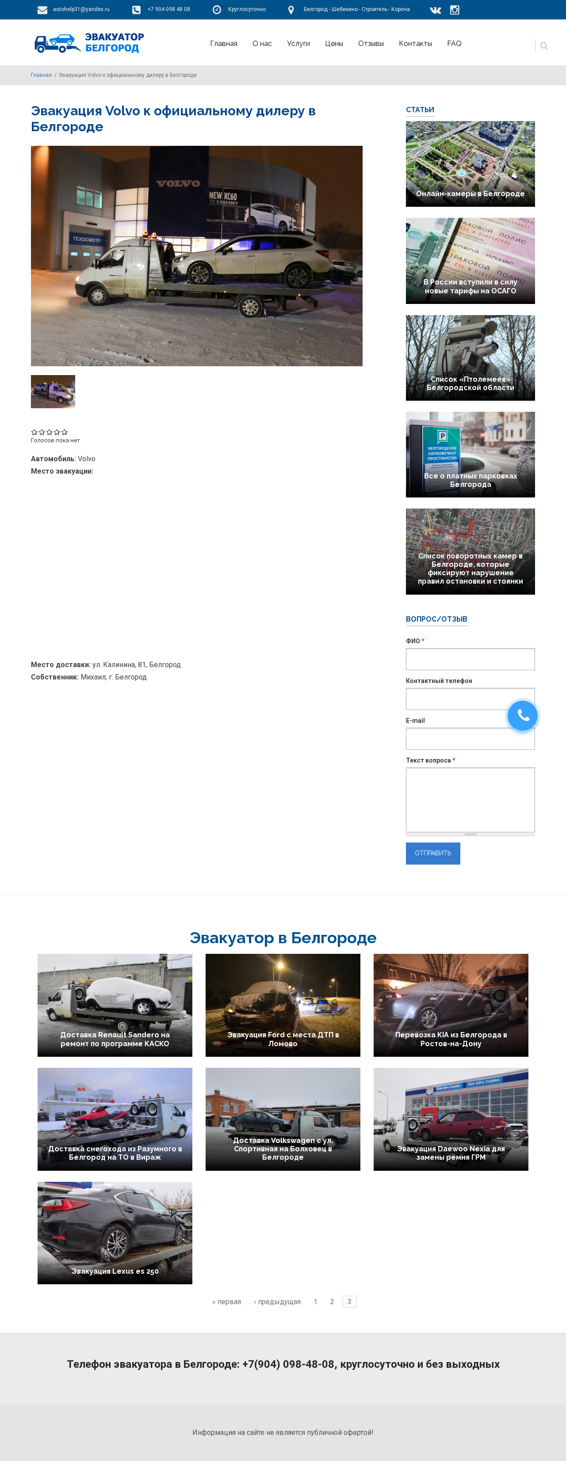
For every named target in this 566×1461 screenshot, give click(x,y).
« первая (226, 1302)
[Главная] (88, 42)
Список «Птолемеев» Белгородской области (470, 383)
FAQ (454, 43)
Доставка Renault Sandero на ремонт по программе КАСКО (115, 1039)
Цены (334, 43)
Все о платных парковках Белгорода (470, 480)
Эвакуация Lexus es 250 (115, 1271)
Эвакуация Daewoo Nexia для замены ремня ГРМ (451, 1153)
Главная (223, 43)
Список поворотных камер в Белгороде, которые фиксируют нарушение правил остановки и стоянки (470, 569)
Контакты (415, 43)
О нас (262, 43)
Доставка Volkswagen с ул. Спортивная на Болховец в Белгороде (283, 1148)
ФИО (415, 641)
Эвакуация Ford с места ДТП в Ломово (283, 1039)
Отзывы (371, 43)
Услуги (298, 43)
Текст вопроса (430, 760)
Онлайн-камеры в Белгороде (470, 194)
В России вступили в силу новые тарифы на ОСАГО (470, 286)
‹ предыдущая (277, 1302)
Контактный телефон (439, 680)
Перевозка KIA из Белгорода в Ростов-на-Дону (451, 1039)
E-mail (415, 720)
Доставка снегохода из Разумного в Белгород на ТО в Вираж (115, 1153)
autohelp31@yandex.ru (81, 9)
